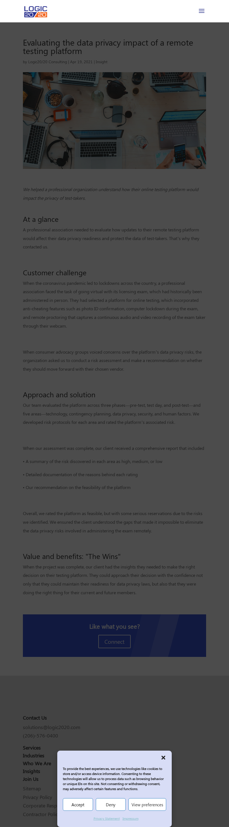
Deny (110, 804)
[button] (163, 757)
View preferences (147, 804)
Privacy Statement (107, 818)
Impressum (131, 818)
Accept (77, 804)
